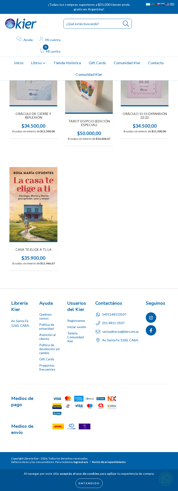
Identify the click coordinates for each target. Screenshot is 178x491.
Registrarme (76, 321)
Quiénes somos (45, 316)
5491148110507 (114, 314)
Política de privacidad (46, 326)
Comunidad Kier (127, 62)
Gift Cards (97, 62)
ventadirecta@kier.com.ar (120, 331)
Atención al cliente (47, 337)
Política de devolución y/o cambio (49, 349)
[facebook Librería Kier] (13, 4)
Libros (36, 62)
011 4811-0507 (113, 323)
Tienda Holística (67, 62)
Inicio (18, 62)
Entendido (89, 483)
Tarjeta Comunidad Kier (75, 337)
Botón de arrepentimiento (109, 462)
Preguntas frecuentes (47, 367)
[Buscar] (126, 23)
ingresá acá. (80, 462)
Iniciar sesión (76, 327)
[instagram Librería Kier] (6, 4)
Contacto (156, 62)
